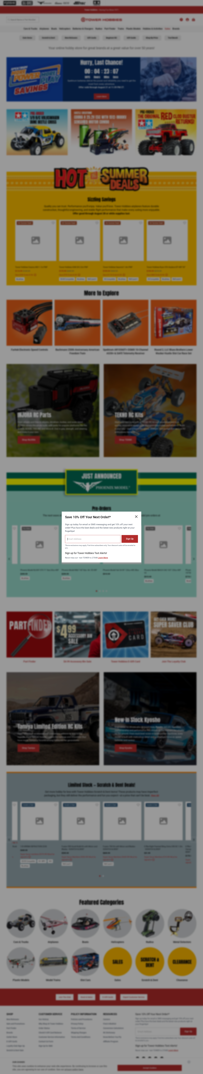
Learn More (103, 558)
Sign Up (130, 538)
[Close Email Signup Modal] (136, 516)
